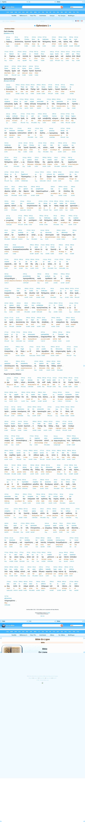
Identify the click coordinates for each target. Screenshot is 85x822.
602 (17, 436)
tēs (43, 159)
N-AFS (5, 151)
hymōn (6, 334)
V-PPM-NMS (20, 415)
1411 (46, 479)
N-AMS (29, 166)
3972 (7, 37)
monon (76, 540)
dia (38, 39)
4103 (24, 51)
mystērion (31, 218)
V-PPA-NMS (68, 401)
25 (21, 172)
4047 (22, 361)
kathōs (8, 116)
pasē (26, 101)
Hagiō (22, 349)
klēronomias (59, 349)
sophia (61, 203)
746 (60, 523)
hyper (77, 394)
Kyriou (24, 68)
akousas (30, 380)
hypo (5, 569)
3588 (60, 37)
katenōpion (20, 130)
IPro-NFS (48, 459)
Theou (53, 39)
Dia (8, 380)
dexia (5, 525)
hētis (8, 584)
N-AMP (73, 444)
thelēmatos (46, 39)
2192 (48, 172)
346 (14, 244)
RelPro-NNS (32, 355)
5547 (25, 37)
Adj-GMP (54, 517)
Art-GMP (74, 239)
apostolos (17, 39)
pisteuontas (7, 496)
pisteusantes (31, 334)
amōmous (12, 130)
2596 (51, 143)
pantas (33, 394)
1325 (57, 421)
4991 (72, 317)
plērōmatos (65, 232)
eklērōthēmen (8, 276)
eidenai (35, 452)
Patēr (32, 87)
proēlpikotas (40, 305)
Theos (22, 87)
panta (36, 247)
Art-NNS (19, 488)
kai (18, 54)
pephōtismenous (58, 438)
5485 (51, 51)
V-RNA (35, 459)
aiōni (15, 554)
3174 (34, 479)
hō (40, 174)
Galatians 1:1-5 (8, 33)
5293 (71, 552)
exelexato (15, 116)
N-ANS (65, 195)
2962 (23, 66)
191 (17, 317)
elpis (63, 452)
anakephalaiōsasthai (18, 247)
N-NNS (34, 488)
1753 (29, 494)
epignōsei (37, 438)
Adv (7, 122)
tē (64, 569)
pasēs (54, 525)
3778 (15, 377)
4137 (5, 596)
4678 (61, 201)
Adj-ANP (37, 253)
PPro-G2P (6, 341)
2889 (53, 113)
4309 (50, 128)
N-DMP (6, 268)
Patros (6, 68)
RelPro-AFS (14, 239)
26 (40, 128)
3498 (53, 508)
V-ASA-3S (58, 430)
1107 (7, 215)
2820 (5, 274)
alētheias (44, 319)
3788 (73, 436)
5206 (5, 143)
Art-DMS (17, 181)
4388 (19, 230)
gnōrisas (8, 218)
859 (24, 186)
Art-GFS (44, 166)
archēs (61, 525)
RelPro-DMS (43, 181)
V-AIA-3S (70, 166)
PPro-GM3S (30, 137)
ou (53, 394)
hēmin (19, 218)
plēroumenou (8, 598)
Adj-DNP (59, 108)
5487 (69, 157)
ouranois (6, 261)
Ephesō (11, 54)
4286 (46, 274)
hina (57, 409)
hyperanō (47, 525)
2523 (67, 508)
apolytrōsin (61, 174)
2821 (73, 450)
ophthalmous (75, 438)
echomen (49, 174)
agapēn (16, 394)
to (59, 188)
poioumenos (20, 409)
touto (15, 380)
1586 (13, 113)
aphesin (26, 188)
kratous (43, 496)
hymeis (11, 319)
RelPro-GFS (64, 166)
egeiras (34, 511)
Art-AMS (28, 326)
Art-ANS (60, 195)
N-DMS (36, 60)
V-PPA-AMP (7, 503)
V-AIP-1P (6, 282)
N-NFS (51, 60)
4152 (38, 99)
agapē (41, 130)
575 (73, 51)
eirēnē (67, 54)
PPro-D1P (20, 224)
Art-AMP (33, 312)
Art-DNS (55, 341)
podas (16, 569)
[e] (9, 37)
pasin (75, 583)
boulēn (31, 290)
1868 (28, 157)
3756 (54, 392)
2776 (47, 567)
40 (64, 37)
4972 (42, 332)
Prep (39, 46)
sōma (25, 583)
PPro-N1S (23, 386)
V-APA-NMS (7, 108)
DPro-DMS (22, 561)
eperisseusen (30, 203)
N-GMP (6, 253)
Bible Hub (42, 616)
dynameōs (48, 482)
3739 (63, 157)
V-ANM (14, 253)
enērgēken (7, 511)
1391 (36, 157)
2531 (7, 114)
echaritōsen (71, 159)
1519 (67, 128)
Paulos (8, 39)
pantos (42, 540)
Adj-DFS (26, 108)
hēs (63, 159)
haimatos (6, 188)
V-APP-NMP (25, 282)
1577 (70, 567)
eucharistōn (68, 394)
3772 (5, 259)
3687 (57, 537)
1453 (33, 508)
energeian (30, 496)
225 (43, 317)
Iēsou (33, 39)
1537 (48, 508)
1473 (13, 66)
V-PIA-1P (49, 181)
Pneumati (60, 334)
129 (5, 186)
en (5, 54)
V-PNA (62, 122)
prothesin (47, 276)
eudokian (65, 145)
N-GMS (26, 46)
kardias (11, 452)
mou (49, 409)
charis (51, 54)
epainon (29, 159)
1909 (66, 244)
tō (15, 174)
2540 (5, 244)
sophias (6, 438)
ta (30, 247)
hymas (49, 380)
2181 (10, 51)
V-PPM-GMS (7, 605)
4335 (38, 406)
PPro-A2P (49, 386)
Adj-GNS (43, 546)
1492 (35, 450)
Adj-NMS (8, 93)
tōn (32, 188)
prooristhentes (27, 276)
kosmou (54, 116)
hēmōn (14, 68)
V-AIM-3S (14, 122)
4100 (29, 332)
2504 (22, 377)
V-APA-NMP (18, 326)
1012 (30, 288)
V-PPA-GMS (7, 297)
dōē (57, 423)
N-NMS (7, 46)
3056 (32, 317)
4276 (38, 303)
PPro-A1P (16, 108)
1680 (63, 450)
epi (66, 247)
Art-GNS (74, 151)
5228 (76, 392)
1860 (5, 346)
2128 (7, 84)
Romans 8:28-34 (9, 81)
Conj (19, 60)
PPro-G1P (14, 75)
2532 (19, 51)
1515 (67, 51)
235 (28, 552)
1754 (5, 288)
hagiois (65, 39)
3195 (48, 552)
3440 (76, 537)
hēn (13, 232)
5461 (55, 436)
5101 (47, 450)
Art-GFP (34, 415)
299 (10, 128)
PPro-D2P (57, 60)
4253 (39, 113)
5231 (46, 523)
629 (59, 172)
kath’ (43, 380)
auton (44, 145)
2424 (33, 37)
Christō (36, 54)
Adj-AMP (73, 122)
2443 (57, 407)
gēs (36, 261)
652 (15, 37)
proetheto (20, 232)
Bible (3, 21)
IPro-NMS (14, 474)
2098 (57, 317)
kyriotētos (27, 540)
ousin (75, 39)
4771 (56, 51)
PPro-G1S (50, 415)
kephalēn (48, 569)
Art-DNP (54, 108)
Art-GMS (39, 93)
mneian (13, 409)
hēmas (16, 101)
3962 (5, 66)
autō (32, 116)
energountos (7, 290)
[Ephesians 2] (83, 369)
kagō (22, 380)
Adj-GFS (55, 532)
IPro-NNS (14, 488)
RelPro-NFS (9, 590)
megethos (35, 482)
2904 (42, 494)
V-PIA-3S (38, 355)
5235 (23, 479)
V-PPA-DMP (77, 46)
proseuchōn (40, 409)
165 (15, 552)
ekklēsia (71, 569)
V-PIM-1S (60, 401)
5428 (71, 201)
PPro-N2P (11, 326)
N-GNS (44, 46)
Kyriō (69, 380)
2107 (64, 143)
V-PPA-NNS (24, 488)
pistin (54, 380)
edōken (41, 569)
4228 (15, 567)
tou (37, 87)
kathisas (68, 511)
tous (33, 305)
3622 (46, 230)
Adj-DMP (66, 46)
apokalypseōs (20, 438)
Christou (26, 39)
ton (27, 319)
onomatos (50, 540)
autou (29, 130)
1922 (36, 436)
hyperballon (25, 482)
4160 (18, 406)
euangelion (59, 319)
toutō (21, 554)
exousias (74, 525)
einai (62, 116)
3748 (8, 581)
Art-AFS (60, 151)
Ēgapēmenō (24, 174)
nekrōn (54, 511)
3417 (12, 406)
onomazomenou (60, 540)
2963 (26, 537)
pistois (24, 54)
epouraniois (60, 101)
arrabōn (44, 349)
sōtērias (73, 319)
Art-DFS (66, 575)
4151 (59, 332)
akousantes (19, 319)
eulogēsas (7, 101)
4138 (63, 230)
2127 (5, 99)
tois (59, 39)
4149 (65, 186)
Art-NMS (18, 93)
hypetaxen (72, 554)
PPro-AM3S (45, 151)
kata (51, 145)
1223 (39, 37)
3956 (26, 99)
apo (73, 54)
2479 (55, 494)
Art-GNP (33, 195)
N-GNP (37, 195)
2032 (58, 99)
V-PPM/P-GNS (59, 546)
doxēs (36, 159)
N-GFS (44, 122)
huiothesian (7, 145)
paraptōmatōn (39, 188)
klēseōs (74, 452)
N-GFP (38, 415)
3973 (59, 392)
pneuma (70, 423)
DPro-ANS (16, 386)
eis (67, 130)
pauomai (60, 394)
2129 (31, 99)
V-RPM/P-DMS (24, 181)
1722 (5, 51)
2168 (66, 392)
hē (57, 452)
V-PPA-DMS (50, 561)
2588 (10, 450)
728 (42, 346)
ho (16, 87)
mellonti (49, 554)
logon (32, 319)
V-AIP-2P (43, 341)
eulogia (32, 101)
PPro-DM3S (34, 122)
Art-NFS (59, 459)
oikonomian (48, 232)
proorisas (51, 130)
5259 (5, 567)
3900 (37, 186)
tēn (59, 145)
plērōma (43, 583)
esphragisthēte (45, 334)
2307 (44, 37)
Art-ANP (32, 253)
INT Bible (48, 612)
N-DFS (10, 60)
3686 (48, 537)
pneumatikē (40, 101)
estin (37, 349)
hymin (57, 54)
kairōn (6, 247)
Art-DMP (60, 46)
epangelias (7, 349)
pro (39, 116)
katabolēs (45, 116)
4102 (54, 377)
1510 (75, 37)
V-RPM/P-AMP (57, 445)
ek (47, 511)
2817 (57, 346)
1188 (5, 523)
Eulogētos (9, 87)
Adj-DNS (23, 355)
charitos (49, 159)
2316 (53, 37)
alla (28, 554)
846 (32, 113)
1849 (73, 523)
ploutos (65, 188)
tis (47, 452)
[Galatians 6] (2, 369)
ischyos (56, 496)
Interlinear (7, 21)
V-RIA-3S (6, 517)
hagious (73, 116)
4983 (25, 581)
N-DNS (59, 341)
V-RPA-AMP (39, 312)
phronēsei (73, 203)
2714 (19, 128)
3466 (30, 215)
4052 (28, 201)
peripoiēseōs (24, 363)
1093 (36, 259)
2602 (44, 113)
